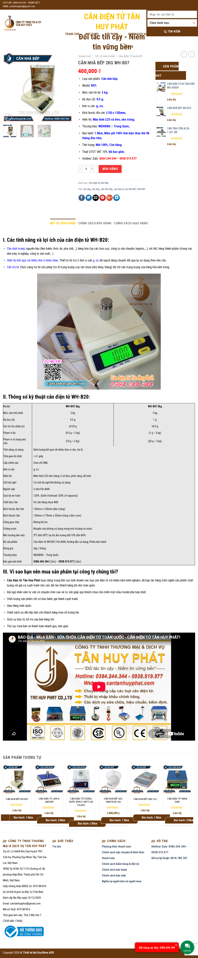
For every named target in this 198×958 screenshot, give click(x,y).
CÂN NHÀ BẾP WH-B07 (17, 799)
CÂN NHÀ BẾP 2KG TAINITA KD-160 (113, 800)
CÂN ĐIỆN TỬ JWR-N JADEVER (49, 800)
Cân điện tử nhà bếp (130, 56)
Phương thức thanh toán (116, 846)
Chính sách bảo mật (114, 875)
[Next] (66, 87)
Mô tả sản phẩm (63, 223)
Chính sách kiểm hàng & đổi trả (120, 864)
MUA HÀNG (110, 169)
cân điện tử (101, 580)
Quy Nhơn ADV (45, 952)
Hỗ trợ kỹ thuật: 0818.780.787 (169, 858)
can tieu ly (118, 189)
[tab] (63, 223)
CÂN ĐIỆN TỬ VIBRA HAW (177, 800)
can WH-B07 (130, 189)
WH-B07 (141, 189)
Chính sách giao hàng (131, 223)
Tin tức (56, 846)
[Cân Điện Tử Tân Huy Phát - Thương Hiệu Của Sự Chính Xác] (22, 23)
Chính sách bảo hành (94, 223)
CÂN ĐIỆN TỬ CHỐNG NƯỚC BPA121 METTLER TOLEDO (81, 802)
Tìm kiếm (173, 31)
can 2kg (87, 189)
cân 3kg (96, 189)
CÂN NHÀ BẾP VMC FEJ (145, 799)
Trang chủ (84, 56)
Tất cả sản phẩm (105, 56)
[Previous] (9, 87)
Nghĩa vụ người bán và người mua (121, 881)
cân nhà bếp (107, 189)
